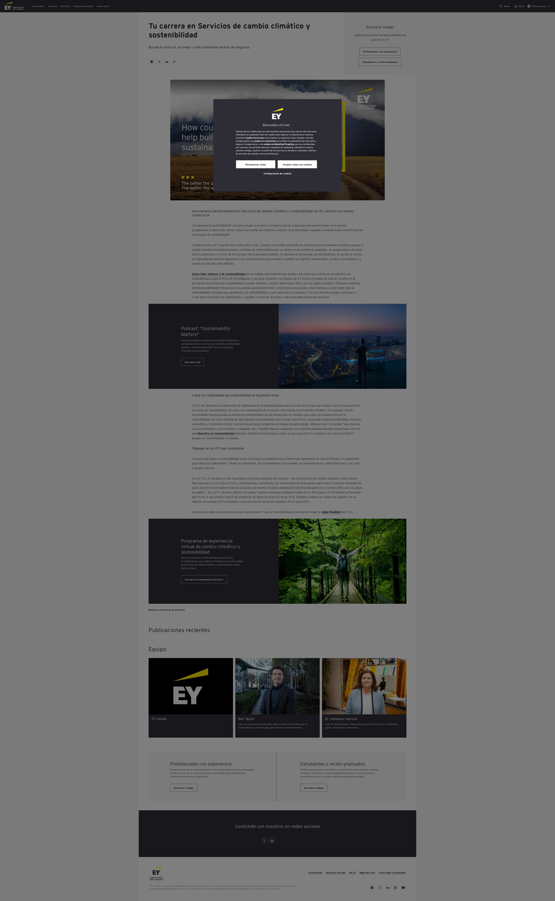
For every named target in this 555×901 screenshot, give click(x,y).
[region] (277, 145)
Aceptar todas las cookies (297, 164)
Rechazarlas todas (255, 164)
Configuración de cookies (278, 173)
